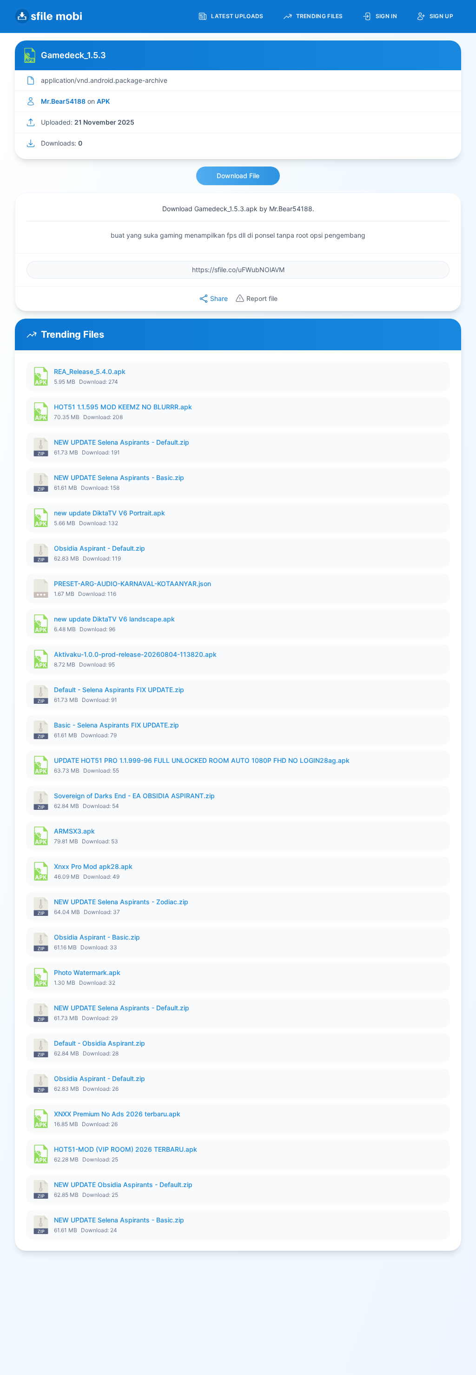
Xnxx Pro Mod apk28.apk (93, 866)
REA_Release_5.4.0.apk (90, 371)
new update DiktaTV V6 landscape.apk (114, 619)
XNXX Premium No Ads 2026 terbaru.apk (117, 1114)
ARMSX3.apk (74, 831)
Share (219, 298)
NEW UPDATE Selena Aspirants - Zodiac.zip (121, 902)
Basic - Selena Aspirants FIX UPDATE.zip (116, 725)
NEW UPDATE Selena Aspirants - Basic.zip (119, 477)
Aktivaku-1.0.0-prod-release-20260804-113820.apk (135, 654)
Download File (238, 176)
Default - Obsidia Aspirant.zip (99, 1043)
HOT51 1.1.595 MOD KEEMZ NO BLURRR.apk (123, 407)
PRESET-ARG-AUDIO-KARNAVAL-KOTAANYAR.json (132, 583)
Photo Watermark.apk (87, 972)
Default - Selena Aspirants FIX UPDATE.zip (119, 690)
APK (103, 101)
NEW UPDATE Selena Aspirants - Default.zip (121, 442)
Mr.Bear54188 (63, 101)
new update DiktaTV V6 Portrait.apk (109, 513)
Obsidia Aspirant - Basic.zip (97, 937)
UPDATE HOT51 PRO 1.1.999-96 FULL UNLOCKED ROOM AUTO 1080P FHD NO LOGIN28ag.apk (202, 760)
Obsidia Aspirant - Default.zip (99, 548)
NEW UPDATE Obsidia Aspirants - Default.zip (123, 1184)
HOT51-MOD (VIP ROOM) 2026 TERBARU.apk (125, 1149)
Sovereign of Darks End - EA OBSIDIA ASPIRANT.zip (134, 796)
